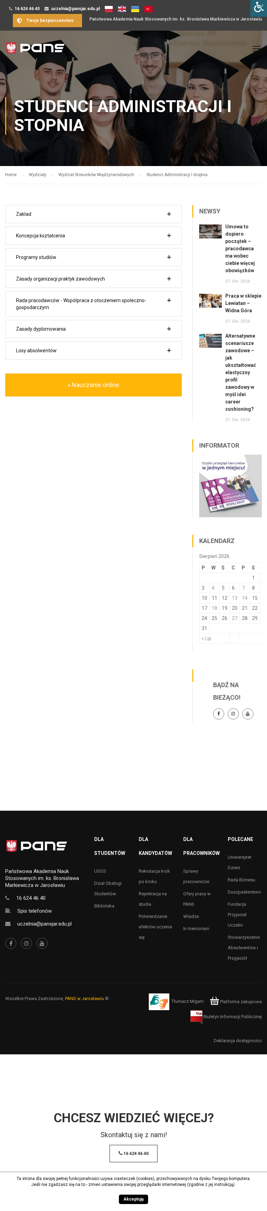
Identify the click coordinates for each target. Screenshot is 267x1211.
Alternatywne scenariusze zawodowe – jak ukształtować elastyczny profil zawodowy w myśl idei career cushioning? (240, 372)
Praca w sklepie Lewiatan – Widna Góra (243, 303)
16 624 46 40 (27, 8)
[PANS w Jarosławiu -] (35, 51)
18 (214, 608)
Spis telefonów (34, 911)
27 (234, 618)
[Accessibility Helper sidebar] (258, 8)
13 (234, 598)
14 (245, 598)
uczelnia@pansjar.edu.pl (75, 8)
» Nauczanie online (93, 384)
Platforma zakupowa (240, 1001)
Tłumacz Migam (187, 1001)
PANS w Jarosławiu (84, 998)
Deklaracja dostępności (238, 1040)
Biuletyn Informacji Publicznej (232, 1016)
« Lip (206, 638)
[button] (93, 214)
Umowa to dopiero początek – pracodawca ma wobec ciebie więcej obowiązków (240, 248)
